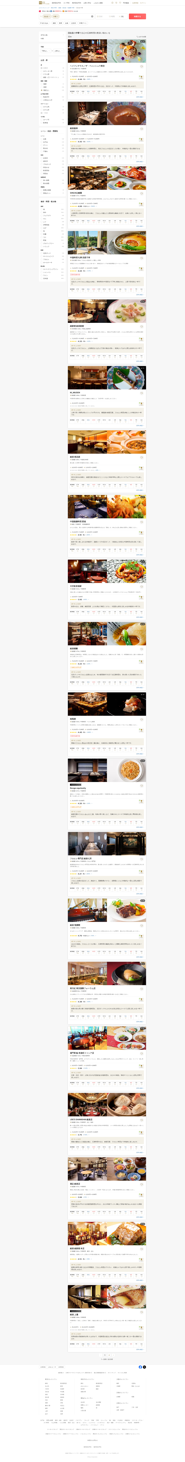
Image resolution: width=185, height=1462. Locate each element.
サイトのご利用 (122, 1372)
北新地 (133, 1383)
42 (143, 233)
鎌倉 (97, 1389)
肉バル (79, 1422)
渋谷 (46, 1400)
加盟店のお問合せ (92, 1440)
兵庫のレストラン (122, 1403)
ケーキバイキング (52, 1429)
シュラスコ (92, 1422)
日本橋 (62, 1394)
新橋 (61, 1400)
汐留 (61, 1403)
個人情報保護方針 (99, 1372)
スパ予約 (66, 3)
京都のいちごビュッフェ (132, 1434)
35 (143, 41)
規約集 (60, 1372)
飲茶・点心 (71, 1422)
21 (143, 168)
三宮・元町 (135, 1407)
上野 (46, 1411)
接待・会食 (58, 1420)
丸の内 (47, 1386)
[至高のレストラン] (75, 785)
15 (143, 301)
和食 (92, 1420)
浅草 (61, 1414)
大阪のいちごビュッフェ (116, 1434)
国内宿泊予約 (56, 3)
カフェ (85, 1422)
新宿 (61, 1386)
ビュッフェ (104, 1420)
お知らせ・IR (52, 1367)
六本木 (47, 1389)
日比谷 (47, 1391)
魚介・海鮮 (110, 1422)
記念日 (71, 1420)
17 (143, 432)
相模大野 (83, 1391)
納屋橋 (98, 1405)
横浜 (82, 1383)
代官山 (62, 1405)
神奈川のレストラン (87, 1379)
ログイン (143, 3)
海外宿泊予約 (76, 3)
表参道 (62, 1397)
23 (143, 834)
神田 (46, 1408)
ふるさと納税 (98, 3)
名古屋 (83, 1402)
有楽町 (62, 1389)
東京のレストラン (51, 1379)
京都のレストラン (122, 1392)
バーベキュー (94, 1425)
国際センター (84, 1405)
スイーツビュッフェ (114, 1429)
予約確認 (126, 3)
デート (102, 1425)
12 (143, 104)
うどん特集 (63, 1422)
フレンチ (86, 1420)
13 (143, 1224)
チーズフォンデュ (121, 1422)
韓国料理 (136, 1422)
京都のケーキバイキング (99, 1429)
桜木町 (83, 1389)
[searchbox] (66, 16)
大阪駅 (118, 1386)
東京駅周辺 (63, 1383)
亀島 (82, 1408)
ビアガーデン (84, 1425)
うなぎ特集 (54, 1422)
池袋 (46, 1403)
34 (143, 964)
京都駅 (118, 1396)
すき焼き (120, 1420)
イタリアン (79, 1420)
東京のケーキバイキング (67, 1429)
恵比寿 (47, 1397)
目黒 (61, 1411)
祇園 (133, 1396)
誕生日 (65, 1420)
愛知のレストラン (87, 1398)
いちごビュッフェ (86, 1434)
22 (143, 624)
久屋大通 (83, 1410)
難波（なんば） (136, 1386)
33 (143, 694)
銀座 (46, 1383)
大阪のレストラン (122, 1379)
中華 (97, 1420)
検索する (137, 16)
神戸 (117, 1407)
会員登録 (135, 3)
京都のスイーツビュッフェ (70, 1434)
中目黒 (62, 1391)
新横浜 (98, 1386)
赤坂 (46, 1394)
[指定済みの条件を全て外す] (92, 16)
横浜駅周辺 (99, 1383)
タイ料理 (46, 1422)
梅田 (117, 1383)
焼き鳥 (130, 1422)
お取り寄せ (87, 3)
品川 (46, 1414)
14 (143, 368)
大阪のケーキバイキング (83, 1429)
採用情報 (61, 1367)
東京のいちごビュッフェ (100, 1434)
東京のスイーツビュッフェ (130, 1429)
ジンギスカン (101, 1422)
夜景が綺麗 (49, 1420)
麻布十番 (47, 1405)
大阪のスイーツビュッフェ (53, 1434)
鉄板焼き (127, 1420)
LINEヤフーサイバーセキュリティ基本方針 (78, 1372)
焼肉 (114, 1420)
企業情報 (43, 1367)
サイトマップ (112, 1372)
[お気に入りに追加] (142, 66)
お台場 (62, 1408)
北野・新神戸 (120, 1410)
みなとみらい (84, 1386)
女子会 (42, 1420)
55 (143, 900)
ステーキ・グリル (137, 1420)
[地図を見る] (141, 77)
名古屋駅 (98, 1402)
